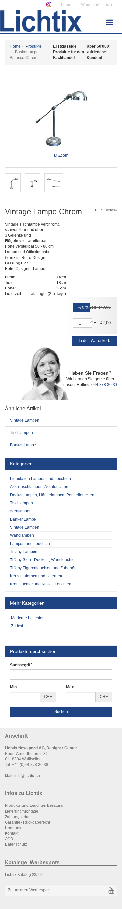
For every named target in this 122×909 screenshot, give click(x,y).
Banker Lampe (23, 445)
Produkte (34, 46)
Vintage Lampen (24, 420)
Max (70, 687)
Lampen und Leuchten (30, 543)
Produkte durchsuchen (33, 651)
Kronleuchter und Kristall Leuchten (40, 584)
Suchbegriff (21, 665)
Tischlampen (21, 432)
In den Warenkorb (94, 340)
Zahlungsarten (18, 817)
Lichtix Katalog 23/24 (23, 874)
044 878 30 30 (104, 384)
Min (13, 687)
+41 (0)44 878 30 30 (30, 764)
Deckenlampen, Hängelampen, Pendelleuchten (52, 495)
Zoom (62, 154)
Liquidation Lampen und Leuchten (40, 478)
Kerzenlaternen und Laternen (36, 576)
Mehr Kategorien (27, 603)
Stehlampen (21, 511)
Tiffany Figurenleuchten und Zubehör (42, 568)
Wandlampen (22, 535)
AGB (9, 839)
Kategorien (21, 463)
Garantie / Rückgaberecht (27, 822)
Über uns (13, 828)
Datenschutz (16, 844)
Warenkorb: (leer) (96, 4)
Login (66, 4)
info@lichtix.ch (27, 775)
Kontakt (11, 833)
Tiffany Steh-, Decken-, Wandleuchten (43, 560)
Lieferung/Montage (21, 811)
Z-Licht (16, 626)
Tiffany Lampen (23, 551)
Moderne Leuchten (27, 618)
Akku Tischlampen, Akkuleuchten (39, 487)
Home (15, 46)
